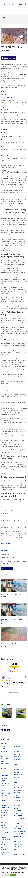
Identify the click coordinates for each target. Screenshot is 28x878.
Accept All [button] (13, 874)
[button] (2, 713)
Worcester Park (19, 854)
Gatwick (3, 825)
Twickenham (18, 826)
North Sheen (18, 762)
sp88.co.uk (8, 563)
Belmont (3, 761)
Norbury (17, 759)
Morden (16, 751)
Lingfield (3, 854)
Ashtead (3, 746)
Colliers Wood (5, 793)
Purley (16, 769)
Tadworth (17, 810)
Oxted (16, 767)
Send (15, 795)
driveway (22, 362)
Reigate (16, 780)
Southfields (18, 800)
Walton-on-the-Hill (20, 834)
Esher (3, 817)
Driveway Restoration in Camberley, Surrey (10, 643)
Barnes (3, 753)
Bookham (3, 768)
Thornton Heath (19, 818)
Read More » (3, 599)
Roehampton (18, 787)
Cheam (3, 780)
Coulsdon (4, 795)
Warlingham (18, 839)
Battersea (4, 756)
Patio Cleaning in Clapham (16, 19)
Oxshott (17, 764)
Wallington (17, 828)
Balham (3, 748)
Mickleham (17, 746)
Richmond (17, 782)
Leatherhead (5, 852)
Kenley (3, 844)
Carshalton (4, 776)
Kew (2, 847)
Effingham (4, 812)
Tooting (16, 823)
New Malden (18, 756)
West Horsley (18, 841)
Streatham (17, 803)
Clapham (3, 785)
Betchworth (5, 763)
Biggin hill (4, 766)
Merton (16, 744)
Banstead (4, 751)
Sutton (16, 808)
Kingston (3, 849)
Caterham (4, 778)
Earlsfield (4, 805)
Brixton (3, 771)
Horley (3, 842)
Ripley (16, 785)
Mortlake (17, 754)
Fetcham (3, 822)
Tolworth (17, 821)
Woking (16, 852)
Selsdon (17, 792)
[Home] (1, 19)
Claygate (3, 788)
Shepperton (18, 798)
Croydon (3, 798)
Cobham (3, 790)
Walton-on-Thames (20, 831)
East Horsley (5, 808)
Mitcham (16, 749)
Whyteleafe (18, 846)
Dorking (3, 800)
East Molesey (5, 810)
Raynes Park (18, 774)
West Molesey (18, 844)
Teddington (18, 813)
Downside (4, 803)
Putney (16, 772)
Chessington (5, 783)
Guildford (4, 830)
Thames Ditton (18, 816)
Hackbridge (4, 832)
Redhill (16, 777)
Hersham (3, 837)
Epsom (3, 815)
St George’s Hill (19, 790)
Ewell (2, 820)
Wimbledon (17, 849)
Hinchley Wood (5, 840)
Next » (17, 651)
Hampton (3, 835)
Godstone (4, 827)
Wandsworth (18, 836)
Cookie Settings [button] (6, 874)
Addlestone (4, 743)
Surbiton (17, 805)
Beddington (4, 758)
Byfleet (3, 773)
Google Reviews (7, 659)
